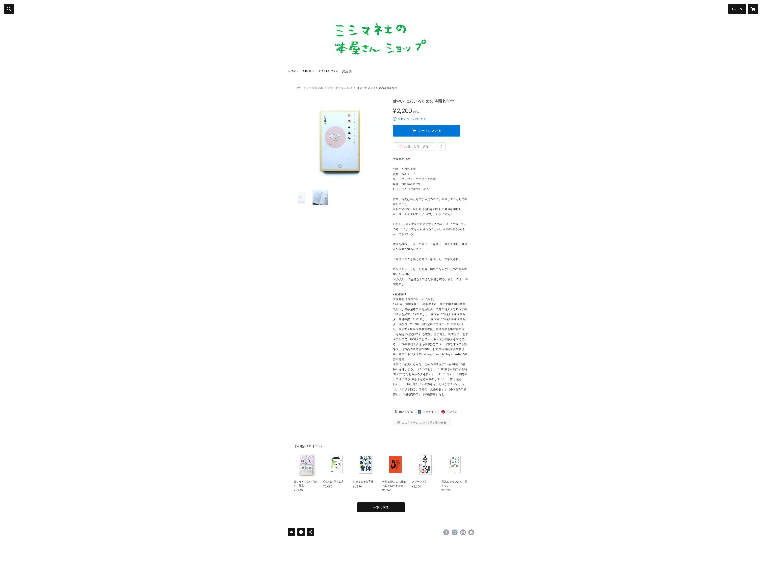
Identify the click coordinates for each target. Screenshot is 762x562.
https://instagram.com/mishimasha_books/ (463, 532)
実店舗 (347, 71)
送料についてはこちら (412, 118)
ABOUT (309, 71)
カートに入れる (430, 130)
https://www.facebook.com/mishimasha (446, 532)
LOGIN (737, 9)
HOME (293, 71)
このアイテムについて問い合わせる (424, 422)
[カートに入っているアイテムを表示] (753, 9)
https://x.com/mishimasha (455, 532)
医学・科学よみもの (340, 87)
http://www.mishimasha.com (471, 532)
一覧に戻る (381, 507)
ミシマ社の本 (315, 87)
